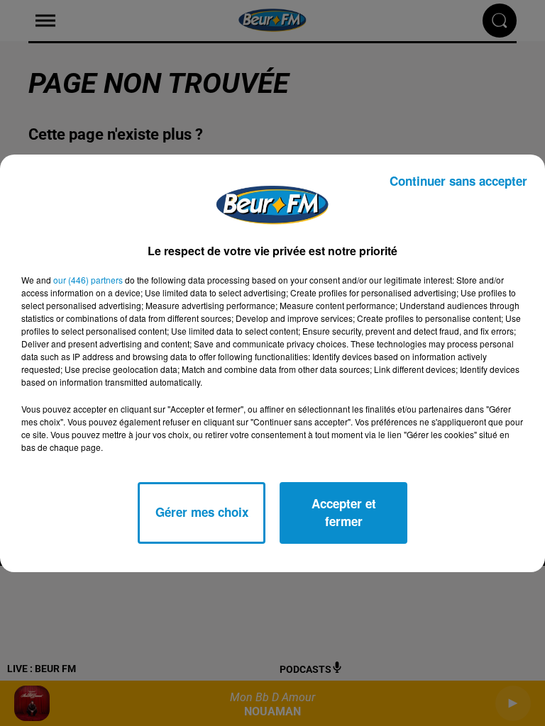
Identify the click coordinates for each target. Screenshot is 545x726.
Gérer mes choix (201, 511)
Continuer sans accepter (458, 180)
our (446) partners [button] (88, 280)
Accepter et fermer (344, 512)
